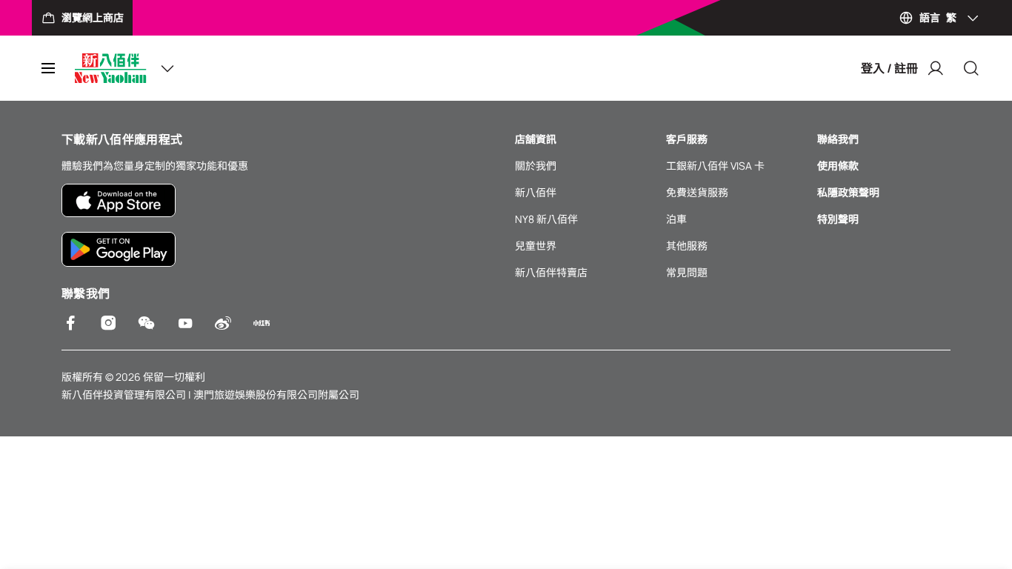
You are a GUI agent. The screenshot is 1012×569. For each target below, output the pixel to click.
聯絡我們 (838, 139)
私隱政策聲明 (848, 192)
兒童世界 (535, 246)
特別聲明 (838, 219)
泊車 (676, 219)
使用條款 (838, 166)
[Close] (971, 68)
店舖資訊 (535, 139)
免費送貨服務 (697, 192)
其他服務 (687, 246)
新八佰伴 (535, 192)
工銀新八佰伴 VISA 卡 (715, 166)
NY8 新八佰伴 (546, 219)
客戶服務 (687, 139)
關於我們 (535, 166)
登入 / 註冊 (889, 68)
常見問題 (687, 272)
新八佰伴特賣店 (551, 272)
